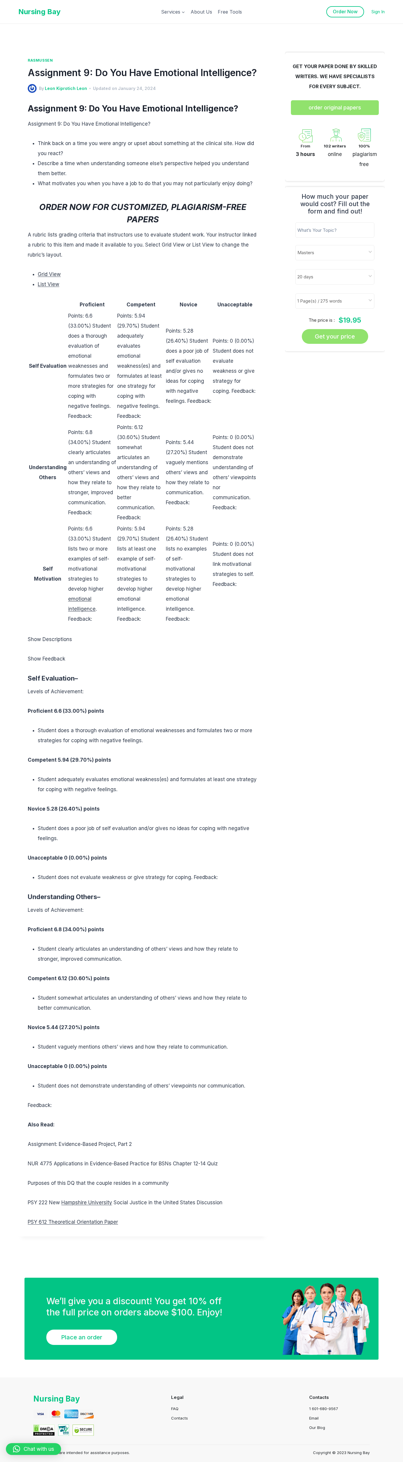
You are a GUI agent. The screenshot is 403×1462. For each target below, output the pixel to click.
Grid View (49, 274)
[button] (33, 1449)
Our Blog (317, 1427)
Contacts (179, 1418)
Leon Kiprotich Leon (66, 88)
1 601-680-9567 (323, 1408)
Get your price (335, 336)
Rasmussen (40, 60)
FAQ (174, 1408)
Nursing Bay (56, 1398)
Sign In (378, 11)
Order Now (345, 11)
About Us (201, 12)
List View (48, 284)
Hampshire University (86, 1202)
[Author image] (32, 88)
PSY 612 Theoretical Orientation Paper (73, 1222)
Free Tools (230, 12)
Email (314, 1418)
